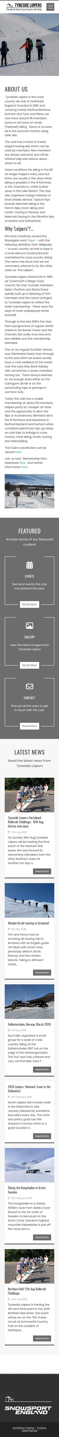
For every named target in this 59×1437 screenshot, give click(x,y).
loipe (31, 240)
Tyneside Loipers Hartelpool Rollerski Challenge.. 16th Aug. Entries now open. (26, 822)
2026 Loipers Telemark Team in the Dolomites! (29, 1088)
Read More (29, 604)
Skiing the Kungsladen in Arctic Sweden (27, 1189)
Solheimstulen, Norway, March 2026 (29, 1024)
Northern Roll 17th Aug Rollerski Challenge (27, 1290)
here (18, 452)
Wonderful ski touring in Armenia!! (28, 923)
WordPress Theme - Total (28, 1428)
